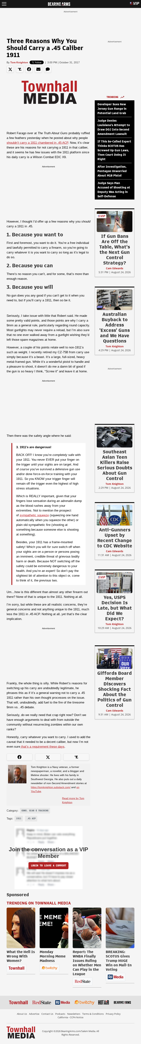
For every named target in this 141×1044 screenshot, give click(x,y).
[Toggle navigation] (4, 4)
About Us (22, 1013)
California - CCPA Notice (70, 1017)
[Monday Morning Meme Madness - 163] (54, 928)
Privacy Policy (113, 1013)
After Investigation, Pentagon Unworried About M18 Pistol (112, 171)
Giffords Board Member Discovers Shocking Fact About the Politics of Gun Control (114, 689)
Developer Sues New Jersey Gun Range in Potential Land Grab (111, 109)
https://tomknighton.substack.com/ (50, 787)
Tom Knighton (19, 62)
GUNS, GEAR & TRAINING (34, 810)
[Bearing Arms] (59, 3)
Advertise (34, 1013)
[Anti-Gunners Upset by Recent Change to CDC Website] (114, 515)
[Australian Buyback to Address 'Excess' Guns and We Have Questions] (114, 299)
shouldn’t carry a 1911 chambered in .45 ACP (37, 142)
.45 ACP (31, 818)
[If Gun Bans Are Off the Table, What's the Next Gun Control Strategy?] (114, 221)
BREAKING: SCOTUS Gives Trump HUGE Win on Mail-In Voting (119, 960)
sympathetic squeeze (34, 515)
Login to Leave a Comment (48, 865)
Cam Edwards (114, 268)
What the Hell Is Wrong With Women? (21, 956)
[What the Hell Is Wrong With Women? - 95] (21, 928)
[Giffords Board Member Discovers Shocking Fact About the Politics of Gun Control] (114, 658)
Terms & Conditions (93, 1013)
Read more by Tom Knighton (73, 800)
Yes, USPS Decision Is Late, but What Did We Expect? (114, 608)
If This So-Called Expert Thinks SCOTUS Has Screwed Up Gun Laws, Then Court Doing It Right (114, 150)
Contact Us (47, 1013)
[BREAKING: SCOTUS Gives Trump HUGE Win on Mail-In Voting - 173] (120, 928)
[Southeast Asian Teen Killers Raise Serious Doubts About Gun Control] (114, 436)
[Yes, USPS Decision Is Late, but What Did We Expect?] (114, 582)
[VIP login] (134, 4)
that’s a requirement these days (42, 746)
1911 (18, 818)
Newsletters (73, 1013)
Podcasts (60, 1013)
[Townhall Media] (21, 1032)
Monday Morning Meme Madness (53, 956)
